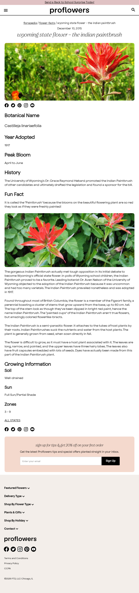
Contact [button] (9, 529)
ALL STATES (12, 420)
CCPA (7, 569)
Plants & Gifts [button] (13, 512)
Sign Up (110, 461)
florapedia (30, 23)
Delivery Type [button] (13, 496)
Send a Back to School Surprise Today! (69, 2)
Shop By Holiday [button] (14, 520)
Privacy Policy (11, 563)
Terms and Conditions (16, 558)
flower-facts (47, 23)
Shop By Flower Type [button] (17, 504)
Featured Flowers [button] (15, 488)
